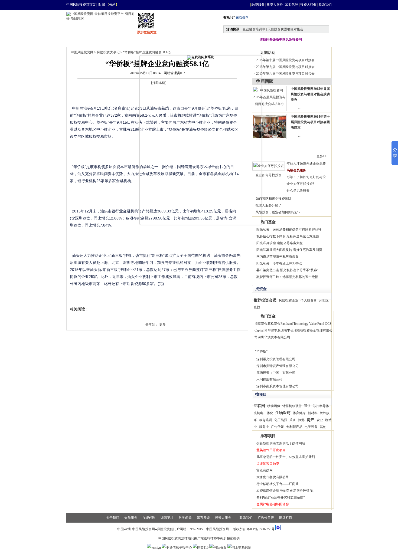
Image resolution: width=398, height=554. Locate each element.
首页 (77, 39)
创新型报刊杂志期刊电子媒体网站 (280, 443)
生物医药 (283, 413)
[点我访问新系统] (201, 57)
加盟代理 (291, 4)
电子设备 (311, 427)
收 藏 (101, 4)
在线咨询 (242, 17)
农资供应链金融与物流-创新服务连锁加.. (285, 491)
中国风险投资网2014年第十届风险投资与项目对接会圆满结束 (310, 122)
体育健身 (299, 413)
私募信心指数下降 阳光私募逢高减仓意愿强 (287, 236)
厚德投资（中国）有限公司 (275, 373)
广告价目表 (266, 518)
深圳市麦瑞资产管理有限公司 (277, 366)
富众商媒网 (264, 470)
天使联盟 (207, 39)
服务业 (264, 427)
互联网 (259, 406)
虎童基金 (261, 324)
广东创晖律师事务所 (212, 538)
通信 (307, 406)
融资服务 (258, 4)
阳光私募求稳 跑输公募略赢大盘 (279, 243)
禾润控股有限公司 (269, 379)
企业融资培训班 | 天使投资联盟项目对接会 (273, 29)
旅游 (301, 420)
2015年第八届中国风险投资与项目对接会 (285, 74)
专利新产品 (294, 427)
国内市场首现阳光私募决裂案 (277, 256)
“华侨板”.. (262, 351)
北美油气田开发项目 (271, 450)
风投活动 (178, 39)
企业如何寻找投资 (269, 175)
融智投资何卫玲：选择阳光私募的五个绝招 (287, 277)
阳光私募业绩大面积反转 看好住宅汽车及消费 (289, 250)
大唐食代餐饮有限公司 (272, 477)
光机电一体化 (263, 413)
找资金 (151, 39)
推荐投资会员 (265, 300)
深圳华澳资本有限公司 (274, 337)
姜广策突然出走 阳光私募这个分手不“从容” (287, 270)
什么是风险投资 (298, 190)
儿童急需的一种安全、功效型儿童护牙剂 (285, 457)
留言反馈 (203, 518)
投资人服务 (275, 4)
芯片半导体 (321, 406)
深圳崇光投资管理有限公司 (275, 359)
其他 (323, 427)
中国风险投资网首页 (81, 4)
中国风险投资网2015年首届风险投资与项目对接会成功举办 (310, 94)
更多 (162, 324)
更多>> (322, 156)
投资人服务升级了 (269, 205)
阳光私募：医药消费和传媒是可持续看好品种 (288, 229)
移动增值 (273, 406)
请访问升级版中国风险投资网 (281, 39)
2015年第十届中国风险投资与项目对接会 (285, 60)
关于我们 (112, 518)
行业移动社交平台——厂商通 (277, 484)
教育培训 (265, 420)
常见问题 (185, 518)
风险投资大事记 (108, 52)
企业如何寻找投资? (300, 184)
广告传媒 (277, 427)
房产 (310, 420)
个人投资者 (309, 300)
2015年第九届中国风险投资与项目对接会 (285, 67)
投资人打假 (308, 4)
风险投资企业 (288, 300)
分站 (112, 4)
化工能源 (280, 420)
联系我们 (325, 4)
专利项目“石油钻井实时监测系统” (280, 497)
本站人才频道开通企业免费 (306, 163)
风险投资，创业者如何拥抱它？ (278, 212)
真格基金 (273, 324)
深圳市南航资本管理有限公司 (277, 386)
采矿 (292, 420)
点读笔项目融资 (267, 464)
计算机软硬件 (292, 406)
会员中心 (236, 39)
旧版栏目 (285, 518)
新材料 (313, 413)
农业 (320, 420)
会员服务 (130, 518)
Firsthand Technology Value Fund (302, 324)
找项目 (125, 39)
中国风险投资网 (82, 52)
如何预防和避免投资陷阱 (273, 199)
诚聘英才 (167, 518)
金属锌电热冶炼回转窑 (272, 504)
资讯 (100, 39)
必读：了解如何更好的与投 (306, 177)
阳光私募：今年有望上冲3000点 (279, 263)
